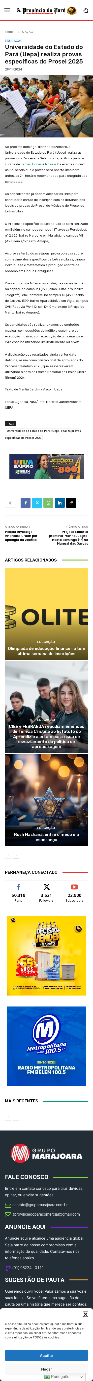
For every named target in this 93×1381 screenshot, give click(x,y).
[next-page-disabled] (16, 1117)
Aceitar (46, 1355)
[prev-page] (8, 855)
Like (18, 884)
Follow (46, 884)
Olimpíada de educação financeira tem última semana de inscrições (46, 651)
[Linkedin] (60, 503)
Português (59, 1377)
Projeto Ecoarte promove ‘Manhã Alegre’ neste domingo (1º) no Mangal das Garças (68, 537)
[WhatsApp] (48, 503)
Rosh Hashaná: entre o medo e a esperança (46, 837)
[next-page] (16, 855)
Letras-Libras (31, 164)
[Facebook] (26, 503)
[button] (85, 1314)
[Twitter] (37, 503)
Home (9, 32)
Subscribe (74, 884)
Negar (46, 1369)
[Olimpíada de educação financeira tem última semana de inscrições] (46, 614)
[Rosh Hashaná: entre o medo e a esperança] (46, 800)
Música (50, 164)
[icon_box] (36, 1205)
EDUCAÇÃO (25, 32)
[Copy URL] (71, 503)
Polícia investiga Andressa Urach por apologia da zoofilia (21, 535)
